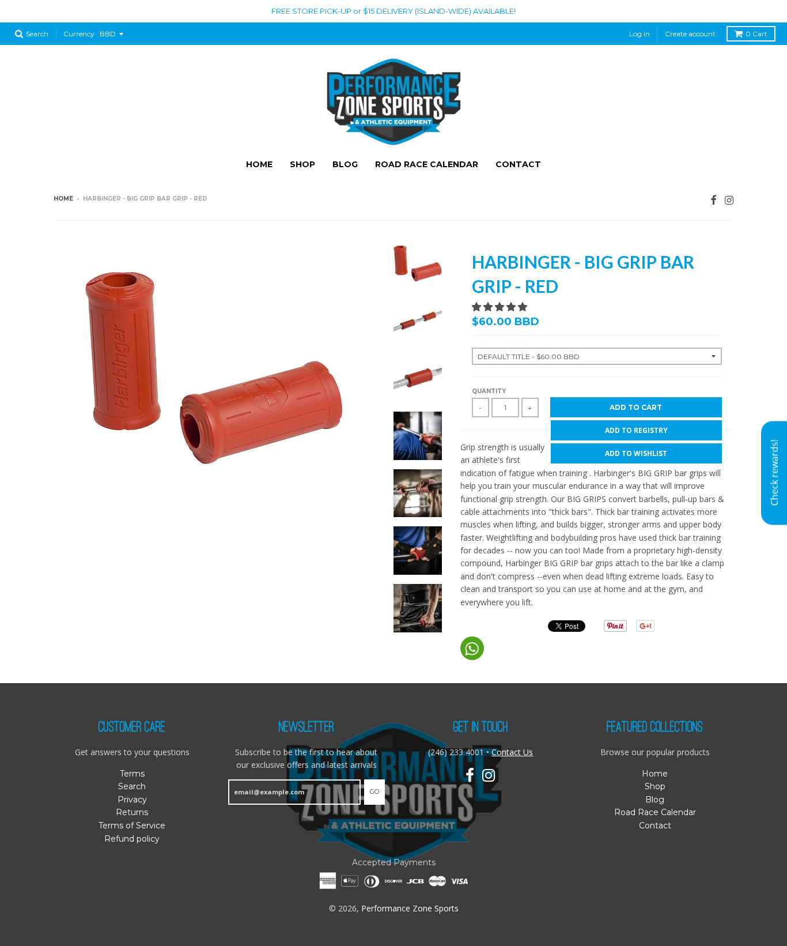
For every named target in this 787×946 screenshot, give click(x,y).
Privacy (132, 799)
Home (259, 164)
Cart (756, 33)
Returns (132, 812)
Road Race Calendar (426, 164)
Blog (345, 164)
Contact (518, 164)
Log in (639, 33)
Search (132, 786)
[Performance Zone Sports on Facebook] (713, 199)
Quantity (489, 391)
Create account (690, 33)
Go (374, 791)
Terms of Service (132, 825)
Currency (78, 33)
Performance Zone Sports (410, 908)
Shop (302, 164)
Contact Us (512, 752)
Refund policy (132, 839)
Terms (132, 773)
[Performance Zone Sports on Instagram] (729, 199)
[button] (500, 306)
